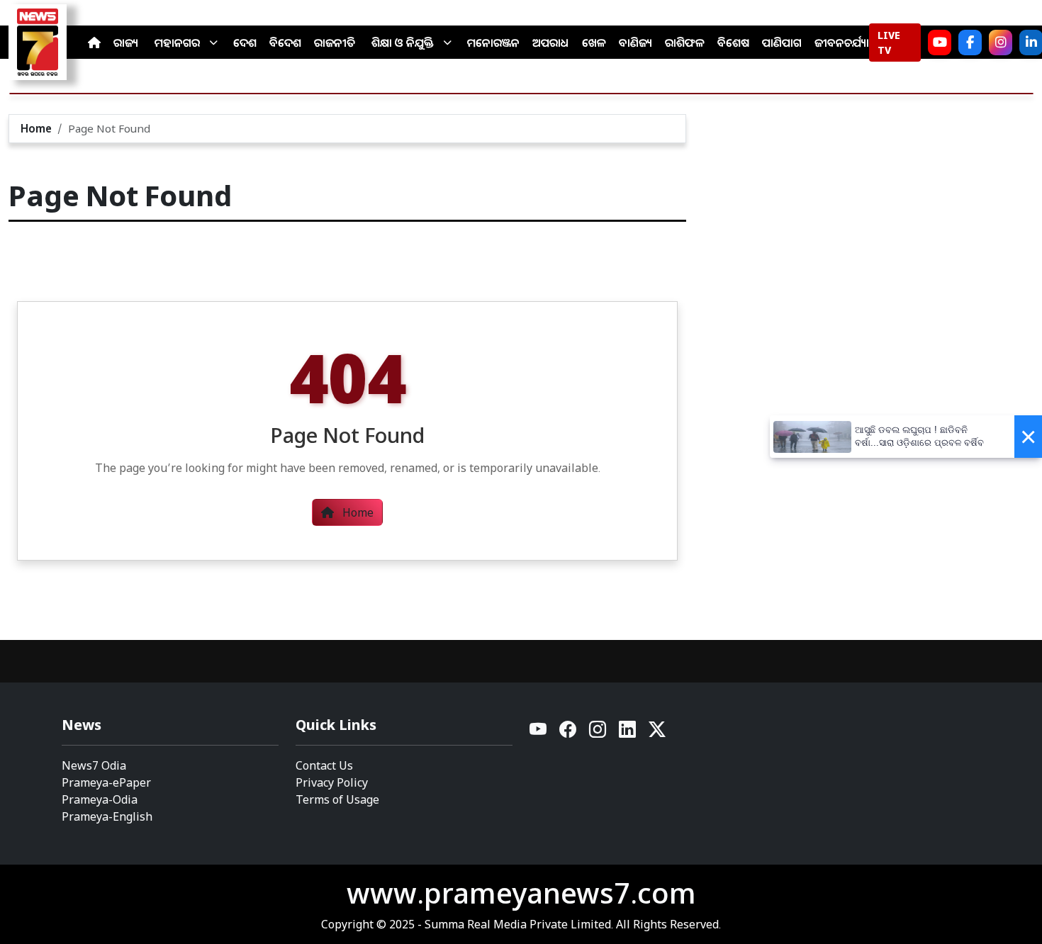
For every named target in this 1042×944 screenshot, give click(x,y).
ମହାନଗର (177, 42)
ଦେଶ (245, 42)
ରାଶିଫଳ (685, 42)
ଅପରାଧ (550, 42)
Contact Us (324, 765)
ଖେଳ (594, 42)
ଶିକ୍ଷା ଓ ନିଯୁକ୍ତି (402, 42)
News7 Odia (94, 765)
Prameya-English (107, 816)
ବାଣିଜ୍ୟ (635, 42)
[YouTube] (539, 733)
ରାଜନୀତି (334, 42)
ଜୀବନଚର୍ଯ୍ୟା (841, 42)
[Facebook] (970, 42)
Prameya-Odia (100, 799)
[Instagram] (1000, 42)
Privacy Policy (332, 782)
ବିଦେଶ (285, 42)
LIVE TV (889, 42)
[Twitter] (657, 733)
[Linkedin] (628, 733)
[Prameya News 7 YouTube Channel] (939, 42)
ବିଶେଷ (733, 42)
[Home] (94, 42)
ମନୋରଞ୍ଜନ (493, 42)
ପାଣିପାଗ (782, 42)
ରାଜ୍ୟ (125, 42)
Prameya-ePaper (106, 782)
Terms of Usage (337, 799)
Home (36, 128)
